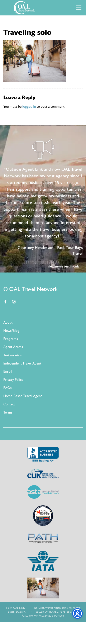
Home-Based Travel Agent (22, 396)
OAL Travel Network (24, 7)
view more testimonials (65, 266)
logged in (29, 107)
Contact (9, 404)
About (8, 322)
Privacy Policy (13, 380)
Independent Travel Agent (22, 363)
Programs (10, 339)
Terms (8, 412)
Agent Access (13, 347)
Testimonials (12, 355)
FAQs (7, 388)
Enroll (7, 372)
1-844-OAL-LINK (15, 607)
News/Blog (11, 331)
